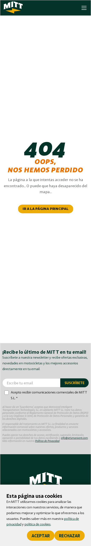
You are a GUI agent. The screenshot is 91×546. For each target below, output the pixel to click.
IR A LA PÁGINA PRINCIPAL (46, 209)
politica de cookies (37, 524)
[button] (83, 8)
